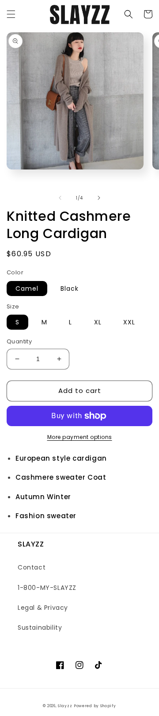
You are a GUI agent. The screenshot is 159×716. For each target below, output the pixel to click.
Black (70, 288)
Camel (26, 288)
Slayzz (65, 705)
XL (98, 322)
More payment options (79, 437)
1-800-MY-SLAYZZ (47, 587)
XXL (129, 322)
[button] (11, 14)
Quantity (19, 341)
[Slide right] (99, 198)
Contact (31, 567)
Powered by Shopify (95, 705)
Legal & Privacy (43, 607)
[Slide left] (60, 198)
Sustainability (40, 627)
